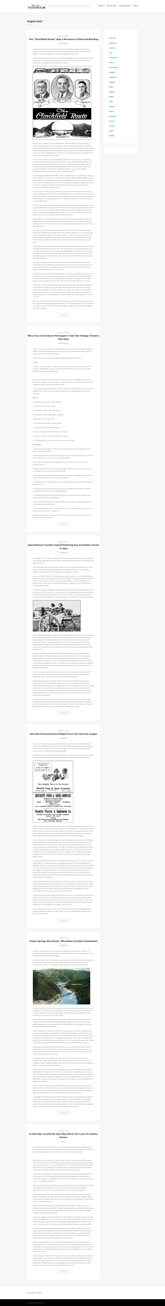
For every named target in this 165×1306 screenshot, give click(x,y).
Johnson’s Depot (125, 6)
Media (111, 87)
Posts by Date (112, 6)
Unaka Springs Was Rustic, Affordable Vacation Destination (63, 941)
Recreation (63, 552)
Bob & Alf (112, 38)
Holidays (112, 72)
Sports (111, 131)
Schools (111, 121)
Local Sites (112, 77)
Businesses (63, 738)
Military (111, 96)
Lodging (112, 82)
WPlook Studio (39, 1303)
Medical (111, 92)
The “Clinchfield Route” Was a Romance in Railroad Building (63, 39)
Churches (112, 48)
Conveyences (63, 43)
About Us (101, 6)
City (110, 53)
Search (135, 6)
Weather (112, 135)
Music (63, 1141)
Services (112, 126)
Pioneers (112, 106)
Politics (111, 111)
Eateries (111, 62)
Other (111, 101)
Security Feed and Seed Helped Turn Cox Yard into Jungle (63, 733)
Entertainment (63, 343)
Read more (63, 314)
